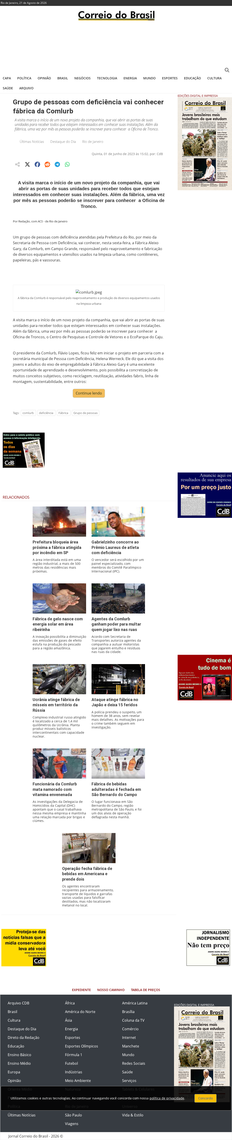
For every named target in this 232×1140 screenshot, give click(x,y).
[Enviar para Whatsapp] (67, 164)
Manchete (130, 1046)
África (70, 1003)
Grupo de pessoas (85, 413)
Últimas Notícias (32, 141)
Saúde (8, 88)
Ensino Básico (19, 1054)
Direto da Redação (23, 1037)
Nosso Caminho (111, 990)
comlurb (28, 413)
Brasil (62, 78)
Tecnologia (107, 78)
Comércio (130, 1028)
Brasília (128, 1011)
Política (24, 78)
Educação (192, 78)
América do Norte (80, 1011)
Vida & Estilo (132, 1115)
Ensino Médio (19, 1063)
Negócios (82, 78)
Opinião (44, 78)
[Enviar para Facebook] (37, 164)
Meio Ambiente (78, 1080)
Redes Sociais (133, 1063)
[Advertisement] (116, 46)
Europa (14, 1071)
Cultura (214, 78)
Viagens (71, 1123)
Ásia (68, 1020)
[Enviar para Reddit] (47, 164)
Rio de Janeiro (92, 141)
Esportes (170, 78)
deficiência (46, 413)
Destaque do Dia (63, 141)
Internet (129, 1037)
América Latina (134, 1003)
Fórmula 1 (73, 1054)
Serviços (129, 1080)
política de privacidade (167, 1098)
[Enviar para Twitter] (27, 164)
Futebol (71, 1063)
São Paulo (73, 1115)
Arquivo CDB (18, 1003)
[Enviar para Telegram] (57, 164)
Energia (130, 78)
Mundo (149, 78)
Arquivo (26, 88)
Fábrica (63, 413)
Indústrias (73, 1071)
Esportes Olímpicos (81, 1046)
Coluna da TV (133, 1020)
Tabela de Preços (145, 990)
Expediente (81, 990)
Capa (7, 78)
